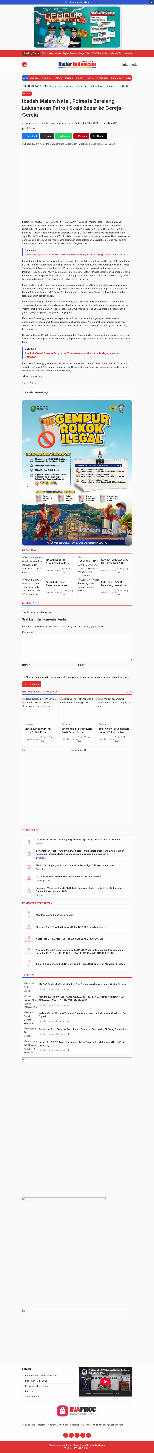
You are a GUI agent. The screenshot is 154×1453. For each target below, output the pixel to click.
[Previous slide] (126, 691)
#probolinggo (66, 86)
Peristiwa (66, 724)
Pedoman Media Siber (36, 1386)
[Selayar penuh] (127, 1393)
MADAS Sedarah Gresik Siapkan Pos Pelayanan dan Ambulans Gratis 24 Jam (82, 984)
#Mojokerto (50, 86)
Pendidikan (117, 78)
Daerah (69, 78)
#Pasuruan (112, 86)
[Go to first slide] (130, 691)
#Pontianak (82, 86)
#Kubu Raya (97, 86)
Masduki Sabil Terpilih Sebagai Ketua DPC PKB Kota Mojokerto (71, 927)
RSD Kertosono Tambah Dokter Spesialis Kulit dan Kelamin (68, 876)
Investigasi (102, 78)
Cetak (32, 128)
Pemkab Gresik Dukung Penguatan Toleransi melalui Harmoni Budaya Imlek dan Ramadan (72, 355)
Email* (81, 664)
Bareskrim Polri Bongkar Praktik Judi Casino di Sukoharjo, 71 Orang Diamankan (83, 1029)
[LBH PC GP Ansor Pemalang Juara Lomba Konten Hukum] (88, 588)
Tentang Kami (32, 1396)
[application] (105, 1382)
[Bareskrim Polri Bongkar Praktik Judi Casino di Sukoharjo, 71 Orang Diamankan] (30, 1032)
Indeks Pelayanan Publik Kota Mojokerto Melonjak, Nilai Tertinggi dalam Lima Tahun (75, 254)
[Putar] (83, 1393)
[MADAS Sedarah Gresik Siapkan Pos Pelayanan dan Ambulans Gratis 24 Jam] (32, 566)
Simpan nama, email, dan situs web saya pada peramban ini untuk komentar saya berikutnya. (78, 677)
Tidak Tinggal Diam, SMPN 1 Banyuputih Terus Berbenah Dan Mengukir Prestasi (80, 963)
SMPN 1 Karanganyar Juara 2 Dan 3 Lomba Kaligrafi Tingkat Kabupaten (75, 865)
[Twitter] (82, 1435)
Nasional (46, 78)
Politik (79, 78)
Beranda (34, 78)
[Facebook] (65, 1435)
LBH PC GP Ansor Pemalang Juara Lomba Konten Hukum (115, 585)
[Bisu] (123, 1393)
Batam (33, 383)
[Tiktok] (88, 1435)
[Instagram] (71, 1435)
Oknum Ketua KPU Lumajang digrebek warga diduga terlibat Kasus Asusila (78, 839)
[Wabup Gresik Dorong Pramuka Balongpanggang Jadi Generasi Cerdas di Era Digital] (30, 1017)
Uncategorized (43, 881)
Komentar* (28, 632)
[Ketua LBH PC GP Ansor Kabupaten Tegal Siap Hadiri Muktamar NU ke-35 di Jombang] (32, 588)
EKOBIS (58, 78)
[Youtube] (77, 1435)
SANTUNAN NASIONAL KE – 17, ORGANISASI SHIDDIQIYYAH (69, 939)
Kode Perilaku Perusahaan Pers (41, 1375)
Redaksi (29, 1391)
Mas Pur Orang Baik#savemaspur (55, 914)
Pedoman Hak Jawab (36, 1380)
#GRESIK (125, 86)
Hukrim (89, 78)
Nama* (26, 664)
